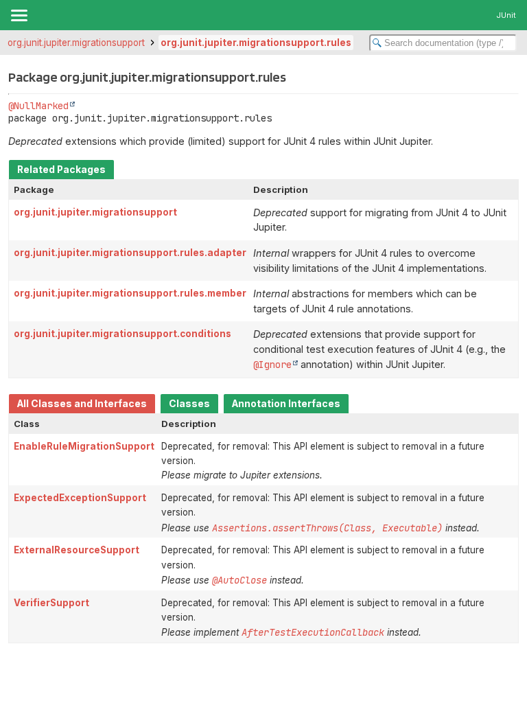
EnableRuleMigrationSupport (84, 446)
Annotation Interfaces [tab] (286, 403)
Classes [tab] (189, 403)
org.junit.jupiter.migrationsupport (76, 42)
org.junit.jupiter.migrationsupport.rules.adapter (130, 252)
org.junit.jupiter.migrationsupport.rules (256, 42)
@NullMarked (38, 106)
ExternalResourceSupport (76, 549)
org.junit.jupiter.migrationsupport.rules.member (130, 293)
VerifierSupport (51, 602)
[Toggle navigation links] (18, 15)
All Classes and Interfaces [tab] (82, 403)
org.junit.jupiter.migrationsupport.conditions (122, 333)
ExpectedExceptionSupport (80, 497)
